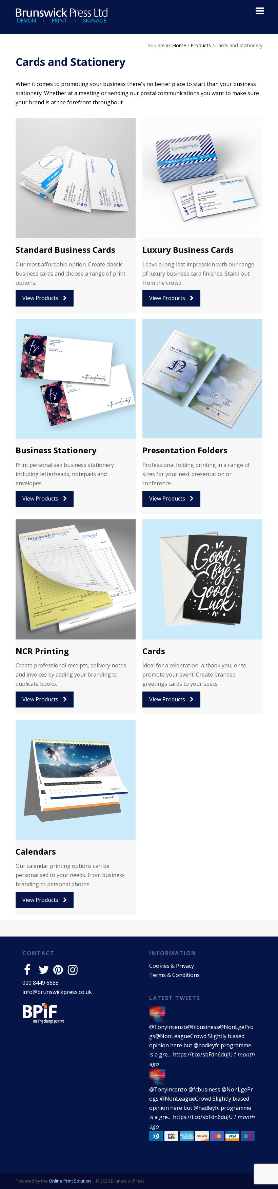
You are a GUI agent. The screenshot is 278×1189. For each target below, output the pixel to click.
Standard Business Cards (65, 249)
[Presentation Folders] (202, 379)
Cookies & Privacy (171, 965)
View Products (41, 298)
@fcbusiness (203, 1027)
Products (201, 45)
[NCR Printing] (76, 579)
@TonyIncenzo (168, 1027)
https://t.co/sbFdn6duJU (203, 1054)
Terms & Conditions (174, 975)
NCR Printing (42, 650)
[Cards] (202, 579)
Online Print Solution (70, 1181)
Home (179, 45)
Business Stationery (56, 450)
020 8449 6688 (40, 982)
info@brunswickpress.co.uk (57, 992)
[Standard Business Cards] (76, 178)
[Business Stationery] (76, 379)
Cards (153, 650)
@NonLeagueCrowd (180, 1036)
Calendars (36, 851)
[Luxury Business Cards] (202, 178)
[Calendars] (76, 780)
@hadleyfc (206, 1045)
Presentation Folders (184, 450)
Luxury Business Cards (188, 249)
